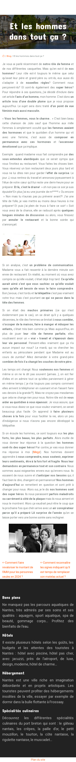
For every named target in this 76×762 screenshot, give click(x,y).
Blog (9, 56)
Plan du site (38, 759)
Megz (36, 452)
